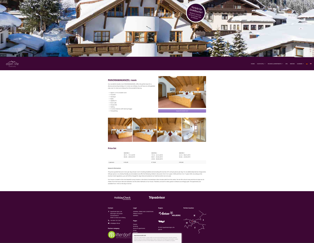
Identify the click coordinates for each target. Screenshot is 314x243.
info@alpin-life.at (115, 223)
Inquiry (135, 224)
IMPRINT (135, 215)
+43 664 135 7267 (115, 220)
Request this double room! (182, 111)
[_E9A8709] (194, 130)
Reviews (135, 232)
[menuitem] (307, 64)
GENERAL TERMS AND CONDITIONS (143, 211)
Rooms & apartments (139, 228)
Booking (135, 226)
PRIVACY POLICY (137, 213)
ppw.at (160, 229)
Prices (134, 230)
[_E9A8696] (145, 130)
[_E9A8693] (120, 130)
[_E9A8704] (169, 130)
